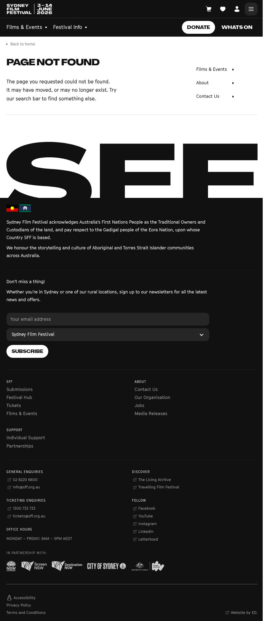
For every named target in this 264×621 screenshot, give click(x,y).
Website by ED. (244, 612)
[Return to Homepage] (29, 9)
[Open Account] (237, 9)
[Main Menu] (251, 9)
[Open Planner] (222, 9)
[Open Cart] (208, 9)
